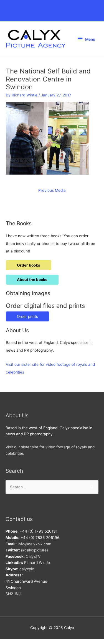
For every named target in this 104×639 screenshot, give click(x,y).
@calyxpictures (35, 550)
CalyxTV (33, 556)
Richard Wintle (37, 562)
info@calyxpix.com (34, 544)
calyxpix (26, 569)
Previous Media (52, 190)
